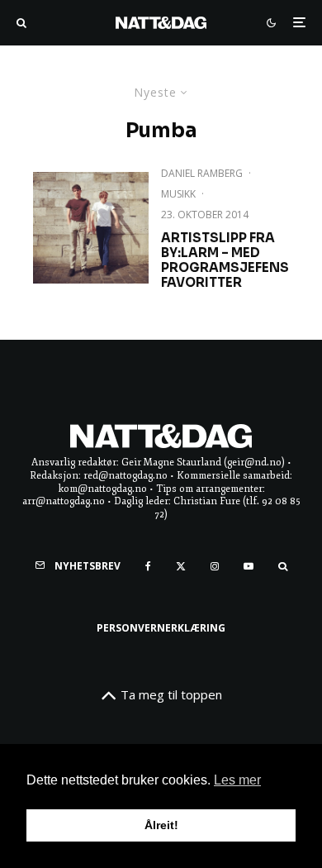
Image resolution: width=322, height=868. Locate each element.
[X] (180, 566)
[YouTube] (248, 566)
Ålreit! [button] (161, 825)
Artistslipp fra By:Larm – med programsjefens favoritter (225, 260)
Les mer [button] (237, 780)
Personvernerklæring (161, 628)
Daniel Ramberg (202, 173)
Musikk (178, 194)
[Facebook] (148, 566)
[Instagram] (214, 566)
